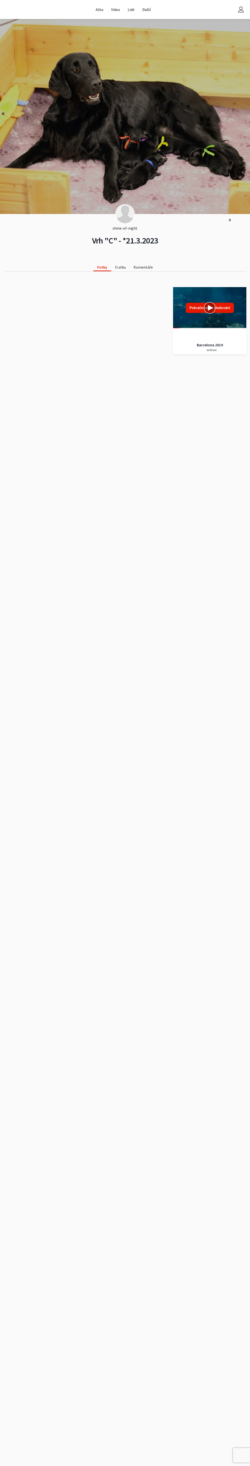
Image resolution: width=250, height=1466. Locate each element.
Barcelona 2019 (210, 344)
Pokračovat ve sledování (209, 308)
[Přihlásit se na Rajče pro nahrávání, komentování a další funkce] (241, 9)
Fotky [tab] (102, 267)
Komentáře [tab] (143, 267)
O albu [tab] (120, 267)
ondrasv (211, 350)
